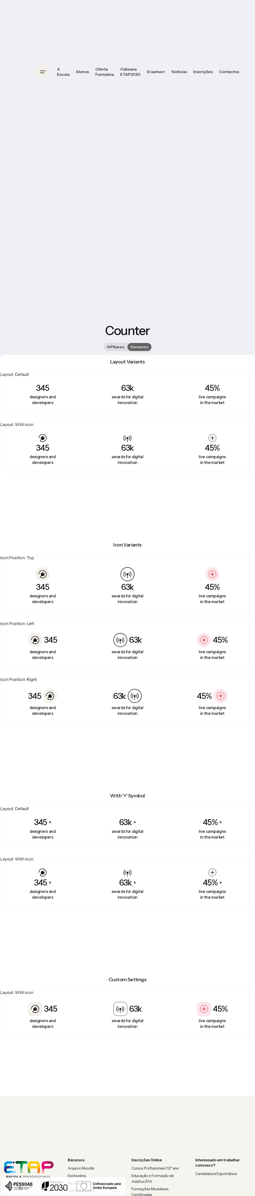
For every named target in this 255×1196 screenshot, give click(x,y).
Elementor (139, 346)
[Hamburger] (43, 72)
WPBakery (116, 346)
